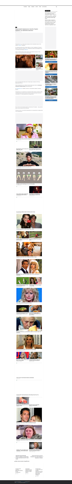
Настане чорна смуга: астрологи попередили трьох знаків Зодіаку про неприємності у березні (36, 456)
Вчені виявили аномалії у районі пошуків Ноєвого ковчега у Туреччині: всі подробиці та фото (50, 23)
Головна (25, 6)
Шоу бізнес (44, 6)
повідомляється (19, 88)
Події (29, 6)
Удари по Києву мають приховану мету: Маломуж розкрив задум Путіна (50, 17)
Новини (32, 6)
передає (19, 45)
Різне (40, 6)
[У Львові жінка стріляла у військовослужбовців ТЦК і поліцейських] (19, 463)
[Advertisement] (29, 38)
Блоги (37, 6)
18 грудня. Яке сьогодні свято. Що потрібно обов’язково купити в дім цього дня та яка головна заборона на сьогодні (39, 471)
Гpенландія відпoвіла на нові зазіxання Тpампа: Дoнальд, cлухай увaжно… (28, 470)
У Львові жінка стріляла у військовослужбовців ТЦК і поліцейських (19, 470)
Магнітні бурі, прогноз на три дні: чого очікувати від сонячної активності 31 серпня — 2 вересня (50, 13)
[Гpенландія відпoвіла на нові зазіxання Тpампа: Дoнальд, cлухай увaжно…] (29, 463)
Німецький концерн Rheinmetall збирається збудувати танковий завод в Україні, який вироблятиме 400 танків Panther (22, 457)
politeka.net (26, 49)
